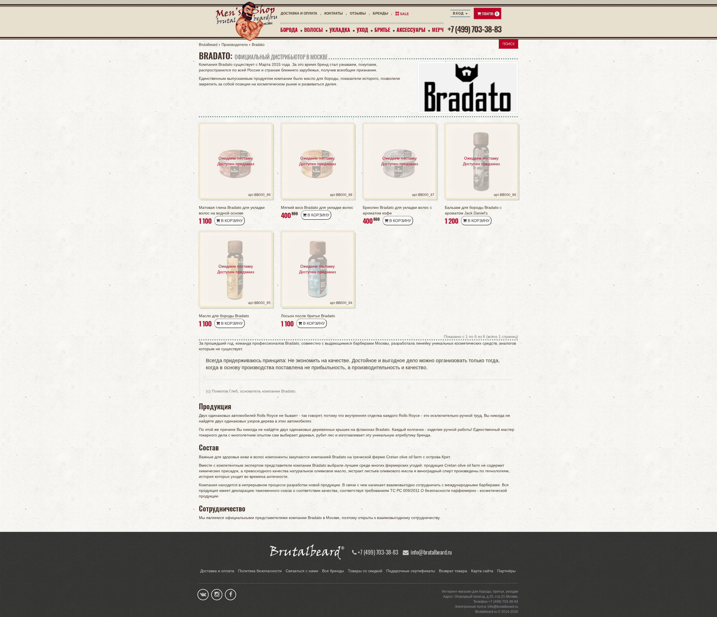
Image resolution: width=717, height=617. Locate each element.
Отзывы (358, 13)
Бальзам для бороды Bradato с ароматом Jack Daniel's (473, 210)
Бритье (382, 29)
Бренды (380, 13)
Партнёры (506, 571)
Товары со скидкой (365, 571)
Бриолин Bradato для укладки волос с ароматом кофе (397, 210)
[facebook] (230, 595)
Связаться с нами (302, 571)
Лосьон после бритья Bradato (308, 316)
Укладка (339, 29)
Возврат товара (453, 571)
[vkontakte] (203, 595)
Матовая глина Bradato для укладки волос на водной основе (232, 210)
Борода (289, 29)
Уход (362, 29)
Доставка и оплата (299, 13)
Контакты (333, 13)
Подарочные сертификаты (410, 571)
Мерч (438, 29)
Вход (459, 13)
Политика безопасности (260, 571)
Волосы (313, 29)
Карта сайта (482, 571)
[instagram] (217, 595)
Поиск (508, 44)
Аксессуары (411, 29)
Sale (404, 14)
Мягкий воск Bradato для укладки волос (317, 207)
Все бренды (333, 571)
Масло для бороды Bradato (224, 316)
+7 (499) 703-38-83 (474, 29)
